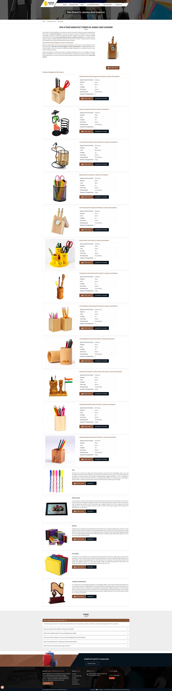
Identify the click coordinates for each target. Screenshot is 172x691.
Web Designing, (108, 689)
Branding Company (125, 689)
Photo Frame (76, 498)
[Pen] (56, 481)
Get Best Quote (87, 98)
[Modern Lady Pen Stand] (60, 123)
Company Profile (73, 4)
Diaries (74, 526)
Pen (73, 470)
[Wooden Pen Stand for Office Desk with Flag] (60, 385)
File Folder (75, 554)
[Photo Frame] (56, 509)
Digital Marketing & (116, 689)
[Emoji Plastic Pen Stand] (60, 254)
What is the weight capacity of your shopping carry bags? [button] (60, 633)
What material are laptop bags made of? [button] (55, 620)
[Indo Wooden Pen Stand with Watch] (60, 221)
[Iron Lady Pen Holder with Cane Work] (60, 156)
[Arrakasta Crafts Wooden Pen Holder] (60, 287)
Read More (90, 483)
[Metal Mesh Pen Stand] (60, 188)
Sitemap (75, 682)
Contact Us (118, 4)
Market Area (76, 684)
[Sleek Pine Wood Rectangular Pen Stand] (60, 90)
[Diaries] (56, 536)
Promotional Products (93, 4)
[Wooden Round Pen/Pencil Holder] (60, 418)
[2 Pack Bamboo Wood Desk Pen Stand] (60, 320)
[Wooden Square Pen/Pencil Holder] (60, 451)
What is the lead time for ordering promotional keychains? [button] (60, 641)
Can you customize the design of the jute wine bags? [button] (59, 629)
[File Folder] (56, 564)
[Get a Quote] (2, 687)
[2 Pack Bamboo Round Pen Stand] (60, 352)
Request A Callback (102, 98)
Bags (82, 4)
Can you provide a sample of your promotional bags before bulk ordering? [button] (64, 637)
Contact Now (91, 663)
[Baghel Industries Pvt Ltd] (49, 3)
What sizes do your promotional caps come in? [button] (57, 646)
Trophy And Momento (79, 581)
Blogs (74, 678)
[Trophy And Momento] (56, 592)
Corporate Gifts (107, 4)
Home (64, 4)
